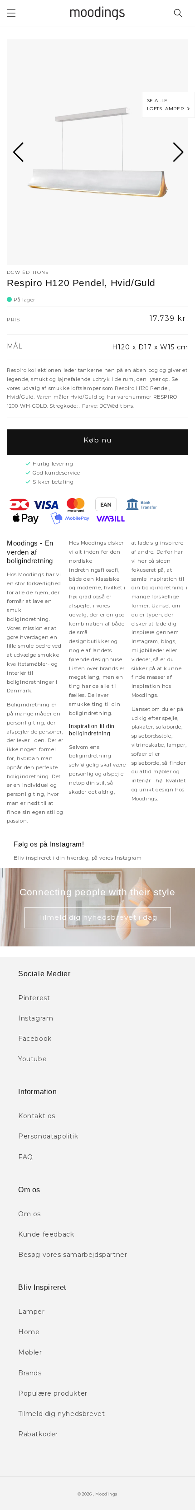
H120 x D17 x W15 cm (150, 347)
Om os (29, 1214)
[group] (97, 152)
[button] (11, 13)
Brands (30, 1373)
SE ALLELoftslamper (167, 105)
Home (28, 1332)
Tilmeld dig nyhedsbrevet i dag (97, 917)
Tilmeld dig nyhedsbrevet (61, 1414)
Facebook (35, 1039)
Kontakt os (36, 1116)
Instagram (35, 1018)
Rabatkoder (38, 1434)
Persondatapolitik (48, 1136)
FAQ (25, 1157)
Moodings (106, 1494)
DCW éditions (28, 272)
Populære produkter (53, 1393)
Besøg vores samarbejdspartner (72, 1255)
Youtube (32, 1059)
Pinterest (34, 998)
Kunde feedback (46, 1234)
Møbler (30, 1352)
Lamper (31, 1312)
